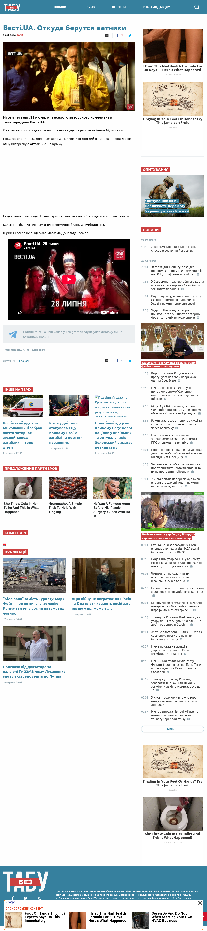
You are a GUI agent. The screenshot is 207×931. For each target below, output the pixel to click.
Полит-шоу (37, 349)
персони (119, 7)
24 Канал (23, 360)
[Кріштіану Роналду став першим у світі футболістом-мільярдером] (172, 342)
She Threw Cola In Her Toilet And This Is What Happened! (21, 508)
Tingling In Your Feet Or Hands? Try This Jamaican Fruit (172, 783)
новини (60, 7)
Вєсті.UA (19, 349)
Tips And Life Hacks (172, 842)
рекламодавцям (156, 7)
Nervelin (172, 789)
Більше (172, 729)
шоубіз (89, 7)
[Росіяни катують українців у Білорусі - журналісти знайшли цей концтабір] (172, 512)
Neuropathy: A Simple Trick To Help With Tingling (65, 508)
